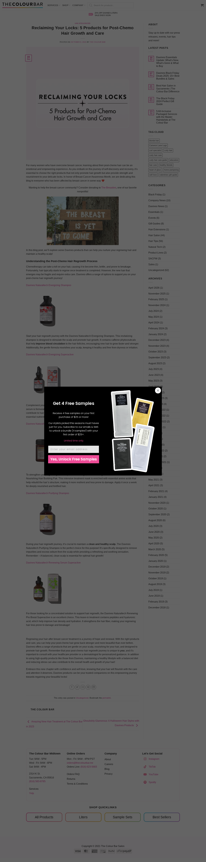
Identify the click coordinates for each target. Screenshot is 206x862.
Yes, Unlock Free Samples (73, 459)
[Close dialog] (158, 390)
